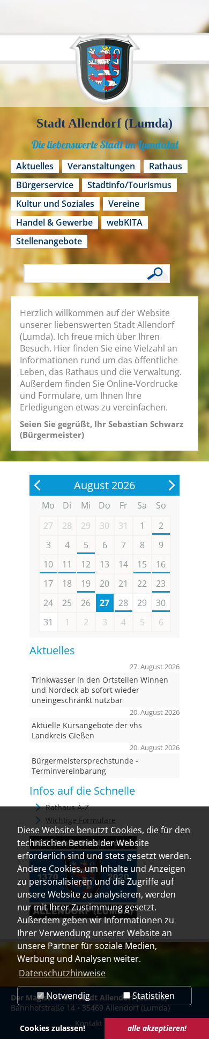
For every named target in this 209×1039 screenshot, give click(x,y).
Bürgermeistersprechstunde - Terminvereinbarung (85, 766)
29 (142, 603)
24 (48, 603)
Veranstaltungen (101, 166)
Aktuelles (35, 166)
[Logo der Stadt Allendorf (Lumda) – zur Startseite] (104, 74)
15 (142, 564)
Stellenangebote (49, 241)
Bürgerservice (44, 185)
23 (161, 583)
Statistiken (152, 995)
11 (67, 564)
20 (104, 583)
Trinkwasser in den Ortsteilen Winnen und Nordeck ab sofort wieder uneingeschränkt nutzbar (100, 690)
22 (142, 583)
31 (48, 622)
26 (86, 603)
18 (67, 583)
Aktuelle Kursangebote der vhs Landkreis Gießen (87, 730)
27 (104, 603)
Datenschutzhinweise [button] (62, 973)
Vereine (123, 204)
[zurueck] (37, 485)
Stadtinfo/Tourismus (129, 185)
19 (86, 583)
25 (67, 603)
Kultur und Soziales (55, 204)
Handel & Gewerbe (54, 222)
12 (86, 564)
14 (123, 564)
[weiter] (171, 485)
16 (161, 564)
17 (48, 583)
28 (123, 603)
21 (123, 583)
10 (48, 564)
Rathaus (165, 166)
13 (104, 564)
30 (161, 603)
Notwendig (67, 995)
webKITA (125, 222)
